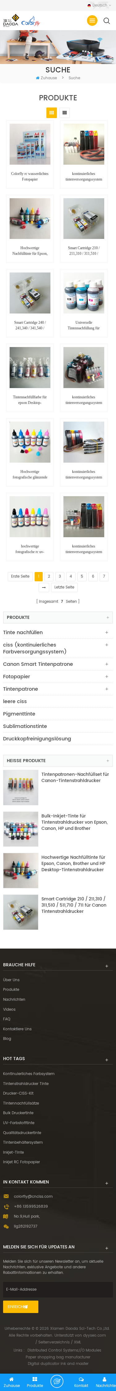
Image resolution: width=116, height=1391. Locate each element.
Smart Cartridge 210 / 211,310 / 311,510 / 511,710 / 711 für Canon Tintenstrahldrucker (84, 251)
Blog (7, 1039)
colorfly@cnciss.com (33, 1197)
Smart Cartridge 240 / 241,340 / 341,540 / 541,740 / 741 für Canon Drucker (30, 325)
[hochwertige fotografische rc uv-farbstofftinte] (30, 516)
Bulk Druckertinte (18, 1113)
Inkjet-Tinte (13, 1152)
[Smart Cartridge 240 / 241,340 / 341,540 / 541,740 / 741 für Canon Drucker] (30, 292)
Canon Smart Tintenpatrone (38, 664)
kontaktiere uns (17, 1029)
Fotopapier (16, 677)
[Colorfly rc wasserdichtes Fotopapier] (30, 144)
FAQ (6, 1019)
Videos (9, 1010)
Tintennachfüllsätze (21, 1103)
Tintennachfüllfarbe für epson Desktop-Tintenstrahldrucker (30, 400)
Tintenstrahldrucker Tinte (26, 1084)
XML (77, 1342)
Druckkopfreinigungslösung (37, 739)
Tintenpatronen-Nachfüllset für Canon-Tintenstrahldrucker (75, 777)
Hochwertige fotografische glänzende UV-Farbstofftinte (30, 474)
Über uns (11, 980)
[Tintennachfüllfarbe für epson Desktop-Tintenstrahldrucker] (30, 367)
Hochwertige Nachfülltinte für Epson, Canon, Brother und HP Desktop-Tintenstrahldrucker (30, 251)
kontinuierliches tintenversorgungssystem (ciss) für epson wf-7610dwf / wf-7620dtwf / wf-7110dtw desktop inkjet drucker (83, 549)
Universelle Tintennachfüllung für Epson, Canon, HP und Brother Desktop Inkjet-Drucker (83, 325)
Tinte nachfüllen (23, 633)
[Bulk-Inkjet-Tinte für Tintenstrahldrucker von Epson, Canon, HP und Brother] (20, 829)
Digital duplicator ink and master (58, 1364)
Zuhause (49, 78)
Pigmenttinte (19, 714)
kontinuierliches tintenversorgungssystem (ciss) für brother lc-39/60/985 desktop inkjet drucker (84, 474)
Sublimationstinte (25, 726)
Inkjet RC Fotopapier (21, 1162)
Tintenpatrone (20, 689)
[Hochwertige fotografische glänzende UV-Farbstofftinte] (30, 442)
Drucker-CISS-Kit (18, 1093)
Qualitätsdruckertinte (22, 1133)
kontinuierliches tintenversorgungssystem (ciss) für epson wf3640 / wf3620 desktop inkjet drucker (83, 177)
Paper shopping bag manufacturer (58, 1357)
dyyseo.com (94, 1335)
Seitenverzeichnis (54, 1342)
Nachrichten (14, 1000)
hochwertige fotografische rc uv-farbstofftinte (29, 549)
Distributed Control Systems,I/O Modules (64, 1350)
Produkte (11, 990)
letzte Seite (64, 587)
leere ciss (15, 702)
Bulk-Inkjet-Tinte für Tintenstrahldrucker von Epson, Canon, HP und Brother (74, 822)
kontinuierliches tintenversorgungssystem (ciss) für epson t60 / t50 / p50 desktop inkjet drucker (84, 400)
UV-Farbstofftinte (18, 1123)
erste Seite (20, 576)
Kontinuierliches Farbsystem (28, 1074)
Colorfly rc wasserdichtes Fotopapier (30, 176)
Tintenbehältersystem (23, 1143)
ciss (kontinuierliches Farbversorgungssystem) (35, 648)
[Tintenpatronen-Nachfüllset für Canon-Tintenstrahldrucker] (20, 787)
